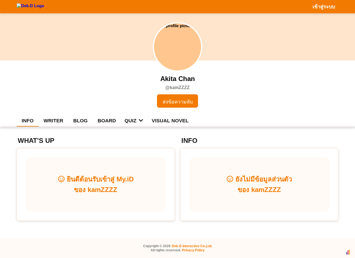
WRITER (53, 120)
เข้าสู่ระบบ (324, 6)
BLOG (80, 120)
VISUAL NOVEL (170, 120)
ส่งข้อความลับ (178, 102)
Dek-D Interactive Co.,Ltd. (192, 246)
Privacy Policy (193, 250)
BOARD (107, 120)
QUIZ (130, 120)
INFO (28, 120)
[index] (30, 6)
